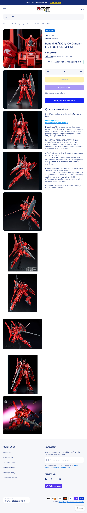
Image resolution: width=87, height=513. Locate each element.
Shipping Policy (9, 462)
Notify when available (64, 100)
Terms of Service (10, 478)
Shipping (49, 56)
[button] (82, 9)
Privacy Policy (9, 473)
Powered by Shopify (76, 502)
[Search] (5, 17)
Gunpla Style (64, 502)
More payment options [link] (55, 93)
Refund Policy (9, 467)
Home (5, 24)
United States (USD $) (15, 501)
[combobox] (43, 17)
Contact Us (8, 457)
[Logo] (43, 9)
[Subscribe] (81, 460)
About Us (7, 452)
